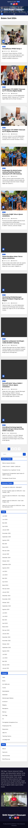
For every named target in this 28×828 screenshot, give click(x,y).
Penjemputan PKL (6, 725)
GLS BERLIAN (6, 684)
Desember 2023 (6, 595)
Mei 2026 (4, 523)
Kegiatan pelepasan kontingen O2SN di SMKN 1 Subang (13, 342)
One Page (4, 715)
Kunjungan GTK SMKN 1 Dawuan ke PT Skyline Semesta (13, 130)
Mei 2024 (4, 578)
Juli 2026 (4, 516)
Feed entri (4, 752)
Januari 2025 (5, 554)
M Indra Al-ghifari (6, 490)
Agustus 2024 (5, 568)
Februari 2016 (5, 664)
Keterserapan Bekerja (7, 698)
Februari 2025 (5, 550)
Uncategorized (6, 739)
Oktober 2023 (5, 602)
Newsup (22, 823)
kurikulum (4, 701)
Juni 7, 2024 (7, 433)
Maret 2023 (5, 626)
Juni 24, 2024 (7, 51)
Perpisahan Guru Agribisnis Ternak (11, 470)
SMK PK (4, 732)
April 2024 (5, 581)
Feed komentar (6, 755)
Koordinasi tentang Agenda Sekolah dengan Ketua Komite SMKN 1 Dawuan (13, 429)
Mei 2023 (4, 619)
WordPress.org (6, 759)
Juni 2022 (4, 658)
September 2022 (6, 647)
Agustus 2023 (5, 609)
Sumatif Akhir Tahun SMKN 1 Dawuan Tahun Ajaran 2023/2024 (12, 385)
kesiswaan (5, 694)
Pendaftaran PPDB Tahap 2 (12, 49)
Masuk (4, 748)
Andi (3, 487)
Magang (4, 705)
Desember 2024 (6, 557)
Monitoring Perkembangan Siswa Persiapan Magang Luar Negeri (12, 298)
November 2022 (6, 640)
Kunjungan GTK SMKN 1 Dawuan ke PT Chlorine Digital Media (13, 90)
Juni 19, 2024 (7, 176)
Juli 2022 (4, 654)
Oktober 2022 (5, 644)
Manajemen (5, 708)
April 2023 (5, 623)
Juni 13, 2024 (7, 303)
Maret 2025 (5, 547)
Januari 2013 (5, 668)
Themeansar (13, 825)
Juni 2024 (4, 574)
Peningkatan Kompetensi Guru (10, 722)
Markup (4, 712)
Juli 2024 (4, 571)
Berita (4, 46)
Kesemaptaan (5, 691)
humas (4, 687)
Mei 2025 (4, 543)
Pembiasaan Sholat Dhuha (9, 478)
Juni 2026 (4, 519)
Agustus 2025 (5, 540)
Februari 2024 (6, 588)
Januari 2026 (5, 529)
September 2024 (6, 564)
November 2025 (6, 533)
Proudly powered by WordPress (9, 823)
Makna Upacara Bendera (8, 463)
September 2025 (6, 536)
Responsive (5, 729)
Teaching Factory (6, 736)
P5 (3, 718)
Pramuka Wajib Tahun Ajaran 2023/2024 (12, 215)
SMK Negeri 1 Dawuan (14, 9)
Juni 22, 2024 (7, 93)
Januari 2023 (5, 633)
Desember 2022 (6, 637)
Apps (3, 677)
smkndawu (15, 51)
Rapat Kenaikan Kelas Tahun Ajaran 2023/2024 (12, 257)
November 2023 (6, 599)
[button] (26, 14)
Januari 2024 (5, 592)
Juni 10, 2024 (7, 345)
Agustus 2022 (5, 651)
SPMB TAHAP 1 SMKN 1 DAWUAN (11, 466)
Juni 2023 (4, 616)
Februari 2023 (5, 630)
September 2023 (6, 606)
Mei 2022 (4, 661)
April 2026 (5, 526)
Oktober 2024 (5, 561)
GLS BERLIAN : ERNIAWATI (15, 487)
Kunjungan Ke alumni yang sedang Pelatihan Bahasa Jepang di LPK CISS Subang (12, 172)
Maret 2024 (5, 585)
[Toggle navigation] (14, 14)
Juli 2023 (4, 613)
